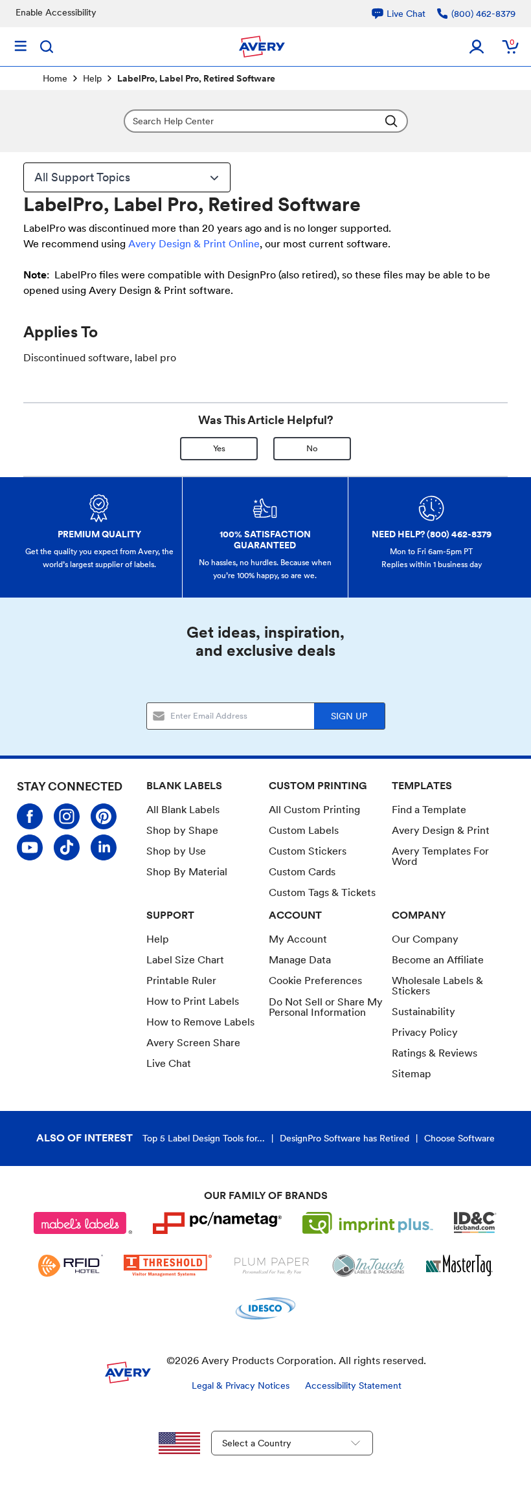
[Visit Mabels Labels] (83, 1223)
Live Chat (168, 1064)
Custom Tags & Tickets (322, 892)
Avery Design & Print (441, 830)
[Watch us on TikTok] (67, 847)
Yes (219, 448)
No (312, 448)
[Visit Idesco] (265, 1308)
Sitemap (411, 1074)
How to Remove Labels (200, 1022)
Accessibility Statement (353, 1385)
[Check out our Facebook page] (30, 816)
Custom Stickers (307, 851)
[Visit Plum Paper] (271, 1266)
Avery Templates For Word (440, 856)
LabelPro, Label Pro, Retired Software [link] (196, 78)
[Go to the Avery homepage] (262, 47)
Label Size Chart (185, 960)
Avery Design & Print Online (194, 244)
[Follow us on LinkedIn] (104, 847)
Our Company (425, 939)
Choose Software (459, 1138)
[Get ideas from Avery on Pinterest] (104, 816)
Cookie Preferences (315, 981)
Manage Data (300, 960)
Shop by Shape (182, 830)
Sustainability (423, 1011)
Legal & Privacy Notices (240, 1385)
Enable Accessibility (56, 12)
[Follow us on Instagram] (67, 816)
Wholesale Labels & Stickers (437, 985)
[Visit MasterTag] (459, 1266)
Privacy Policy (425, 1032)
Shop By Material (186, 872)
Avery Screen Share (193, 1043)
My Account (298, 939)
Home (55, 78)
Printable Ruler (181, 980)
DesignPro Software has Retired (344, 1138)
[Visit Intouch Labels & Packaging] (368, 1266)
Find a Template (429, 809)
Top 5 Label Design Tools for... (203, 1138)
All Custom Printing (314, 809)
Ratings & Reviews (434, 1053)
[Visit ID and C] (475, 1223)
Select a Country (256, 1443)
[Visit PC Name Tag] (217, 1223)
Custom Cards (302, 872)
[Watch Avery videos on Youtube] (30, 847)
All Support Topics (82, 177)
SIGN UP (349, 716)
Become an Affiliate (438, 960)
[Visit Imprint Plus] (367, 1223)
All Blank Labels (183, 809)
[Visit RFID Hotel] (70, 1266)
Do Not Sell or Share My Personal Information (326, 1007)
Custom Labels (304, 830)
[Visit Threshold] (168, 1266)
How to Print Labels (192, 1001)
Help (92, 78)
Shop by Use (176, 851)
